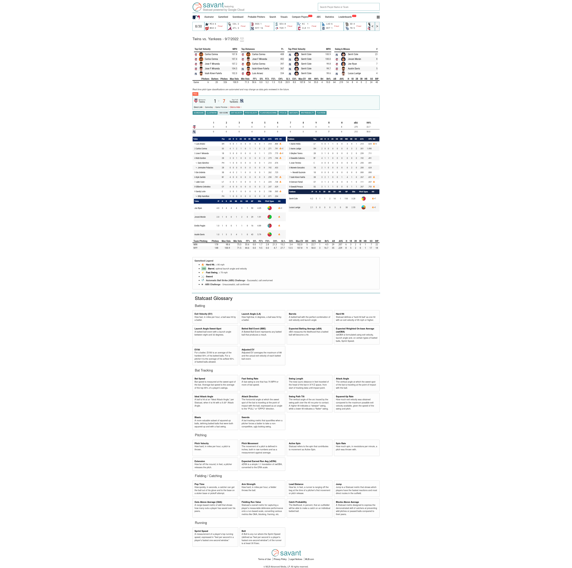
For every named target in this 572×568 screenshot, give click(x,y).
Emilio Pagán (199, 225)
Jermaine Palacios (205, 167)
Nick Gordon (201, 158)
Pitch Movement (250, 443)
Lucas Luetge (354, 73)
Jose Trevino (296, 163)
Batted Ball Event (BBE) (254, 328)
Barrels (292, 313)
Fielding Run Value (251, 501)
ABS (319, 16)
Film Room (321, 113)
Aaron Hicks (295, 144)
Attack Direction (250, 396)
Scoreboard (238, 16)
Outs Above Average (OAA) (208, 501)
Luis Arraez (257, 73)
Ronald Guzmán (299, 172)
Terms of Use (264, 559)
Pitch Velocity (202, 443)
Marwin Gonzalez (298, 167)
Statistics (329, 16)
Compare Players (300, 16)
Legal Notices (296, 559)
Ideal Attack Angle (204, 396)
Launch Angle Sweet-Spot (208, 328)
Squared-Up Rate (344, 396)
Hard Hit (210, 264)
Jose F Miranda (212, 63)
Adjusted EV (248, 349)
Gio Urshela (200, 172)
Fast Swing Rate (250, 378)
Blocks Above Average (347, 501)
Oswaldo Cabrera (298, 158)
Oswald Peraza (297, 186)
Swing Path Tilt (296, 396)
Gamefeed (223, 16)
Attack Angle (342, 378)
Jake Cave (200, 182)
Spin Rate (341, 443)
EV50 (197, 349)
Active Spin (295, 443)
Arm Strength (249, 484)
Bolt (244, 530)
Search (272, 16)
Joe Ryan (352, 63)
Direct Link (198, 107)
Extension (200, 461)
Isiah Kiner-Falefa (213, 73)
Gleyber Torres (296, 153)
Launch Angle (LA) (251, 313)
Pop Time (199, 484)
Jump (339, 484)
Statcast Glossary (214, 297)
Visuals (283, 16)
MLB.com (309, 559)
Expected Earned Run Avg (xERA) (259, 461)
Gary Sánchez (203, 163)
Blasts (198, 417)
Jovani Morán (354, 59)
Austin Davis (354, 68)
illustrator (209, 16)
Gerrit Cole (306, 54)
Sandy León (201, 191)
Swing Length (296, 378)
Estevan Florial (297, 182)
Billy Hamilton (203, 196)
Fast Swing (211, 272)
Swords (246, 417)
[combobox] (349, 7)
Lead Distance (296, 484)
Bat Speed (200, 378)
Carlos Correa (211, 54)
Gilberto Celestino (203, 186)
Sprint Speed (201, 530)
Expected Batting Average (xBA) (305, 328)
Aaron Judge (296, 148)
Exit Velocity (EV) (203, 313)
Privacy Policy (280, 559)
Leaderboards (347, 16)
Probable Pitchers (256, 16)
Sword (209, 276)
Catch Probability (298, 501)
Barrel (211, 268)
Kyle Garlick (200, 177)
